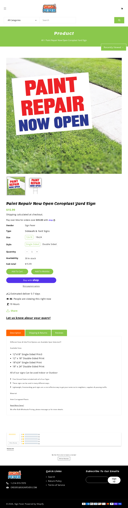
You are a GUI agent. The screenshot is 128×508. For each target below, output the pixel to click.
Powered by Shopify (34, 504)
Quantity (11, 251)
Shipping (11, 214)
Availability (12, 258)
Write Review (64, 459)
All (42, 40)
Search (51, 476)
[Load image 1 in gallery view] (16, 186)
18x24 (39, 237)
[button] (6, 8)
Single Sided (32, 244)
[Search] (119, 20)
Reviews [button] (10, 449)
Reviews (59, 332)
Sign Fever (30, 225)
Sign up (114, 480)
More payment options (31, 286)
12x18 (29, 237)
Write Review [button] (13, 443)
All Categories (14, 20)
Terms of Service (56, 485)
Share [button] (14, 310)
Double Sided (49, 244)
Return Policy (55, 481)
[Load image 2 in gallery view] (35, 186)
